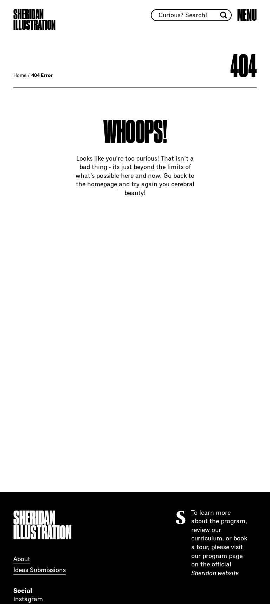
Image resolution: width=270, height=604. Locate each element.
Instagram (28, 599)
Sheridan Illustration (34, 20)
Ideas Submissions (39, 570)
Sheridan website (215, 573)
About (21, 559)
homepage (102, 184)
